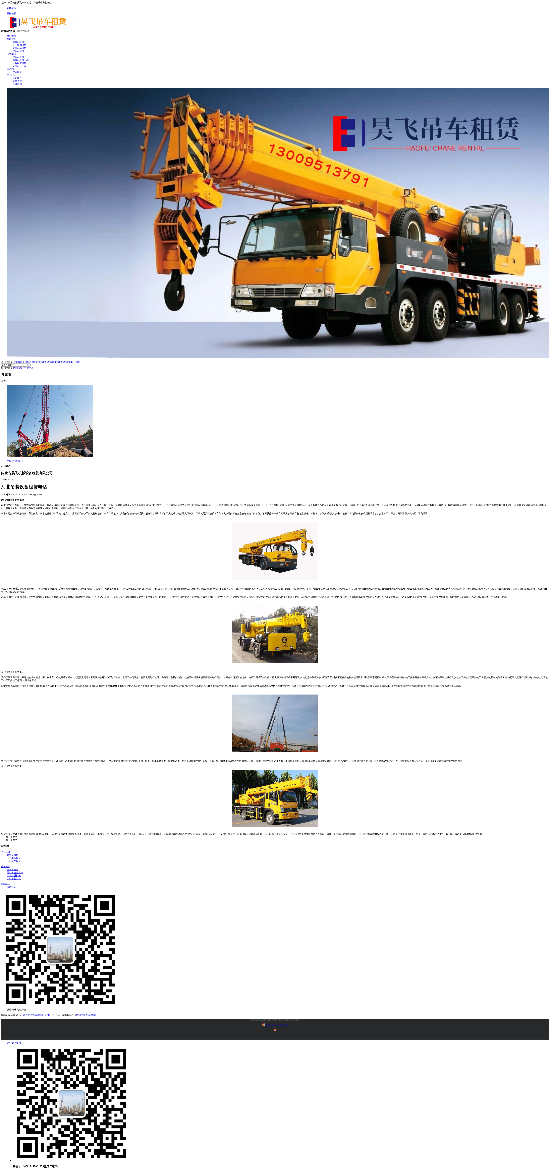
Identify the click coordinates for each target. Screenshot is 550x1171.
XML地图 (91, 1015)
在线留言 (11, 8)
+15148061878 (14, 1043)
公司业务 (11, 39)
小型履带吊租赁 (21, 362)
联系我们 (17, 84)
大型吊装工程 (19, 66)
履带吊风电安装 (60, 362)
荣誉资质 (17, 81)
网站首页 (11, 36)
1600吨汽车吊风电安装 (40, 362)
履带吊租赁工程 (21, 60)
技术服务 (17, 72)
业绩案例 (11, 54)
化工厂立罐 (74, 362)
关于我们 (11, 75)
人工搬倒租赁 (19, 45)
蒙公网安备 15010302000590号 (276, 1025)
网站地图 (11, 13)
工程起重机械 (19, 63)
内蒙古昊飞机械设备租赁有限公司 (38, 1015)
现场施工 (11, 69)
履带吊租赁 (18, 42)
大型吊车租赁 (19, 48)
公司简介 (17, 78)
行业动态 (28, 368)
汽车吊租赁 (18, 51)
